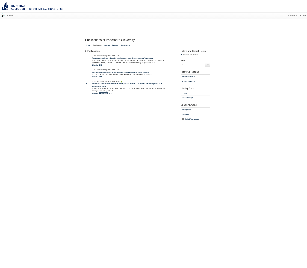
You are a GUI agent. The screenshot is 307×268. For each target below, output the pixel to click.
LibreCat (95, 65)
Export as (187, 110)
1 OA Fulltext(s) (189, 81)
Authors (107, 45)
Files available (104, 93)
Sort (185, 93)
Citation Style (189, 98)
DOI (100, 65)
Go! (208, 65)
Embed (186, 114)
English (292, 15)
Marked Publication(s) (191, 119)
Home (11, 15)
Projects (115, 45)
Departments (125, 45)
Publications (97, 45)
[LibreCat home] (2, 16)
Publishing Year (189, 77)
